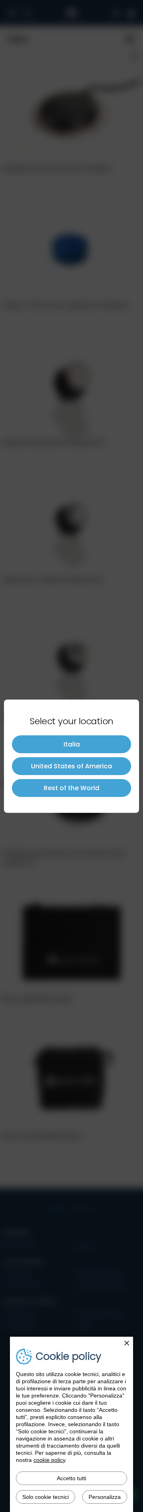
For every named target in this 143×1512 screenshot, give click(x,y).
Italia (72, 744)
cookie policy (49, 1460)
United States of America (71, 766)
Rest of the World (71, 788)
